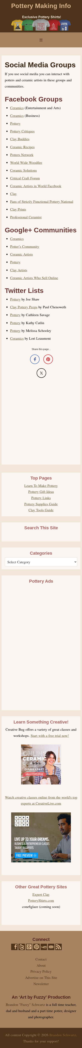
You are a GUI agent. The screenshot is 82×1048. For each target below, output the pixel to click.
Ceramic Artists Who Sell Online (34, 277)
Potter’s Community (24, 246)
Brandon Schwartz (62, 1034)
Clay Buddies (19, 138)
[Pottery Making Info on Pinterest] (36, 947)
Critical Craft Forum (25, 178)
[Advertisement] (41, 420)
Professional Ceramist (26, 217)
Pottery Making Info (41, 5)
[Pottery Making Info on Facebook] (14, 947)
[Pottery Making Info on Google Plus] (29, 947)
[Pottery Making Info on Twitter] (22, 947)
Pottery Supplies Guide (41, 504)
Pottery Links (41, 497)
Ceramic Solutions (23, 170)
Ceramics (17, 107)
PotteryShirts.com (41, 900)
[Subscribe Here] (58, 947)
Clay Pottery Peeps (23, 307)
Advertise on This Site (41, 977)
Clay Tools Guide (41, 510)
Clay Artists (18, 270)
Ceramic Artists (21, 254)
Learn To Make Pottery (41, 485)
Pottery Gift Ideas (41, 491)
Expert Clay (41, 894)
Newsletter (41, 983)
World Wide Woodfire (26, 162)
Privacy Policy (41, 971)
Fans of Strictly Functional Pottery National (41, 201)
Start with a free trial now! (50, 735)
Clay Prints (18, 209)
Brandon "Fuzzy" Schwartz (25, 1004)
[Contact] (51, 947)
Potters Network (21, 154)
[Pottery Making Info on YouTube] (44, 947)
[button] (41, 39)
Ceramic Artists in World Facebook (35, 185)
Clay (13, 193)
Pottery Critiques (22, 131)
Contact (41, 959)
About (41, 965)
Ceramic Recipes (22, 146)
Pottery (15, 123)
